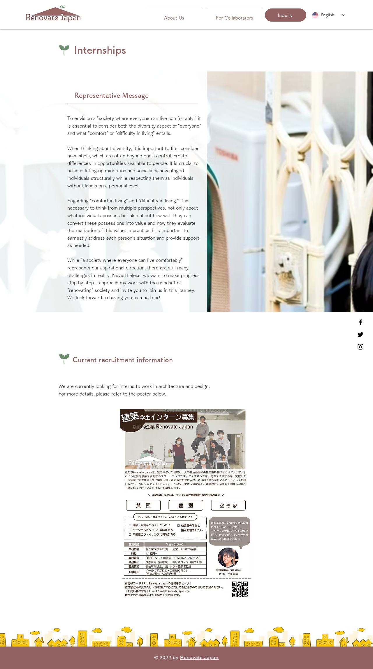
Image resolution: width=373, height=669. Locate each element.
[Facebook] (360, 322)
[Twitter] (360, 334)
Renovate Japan (199, 657)
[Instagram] (360, 347)
